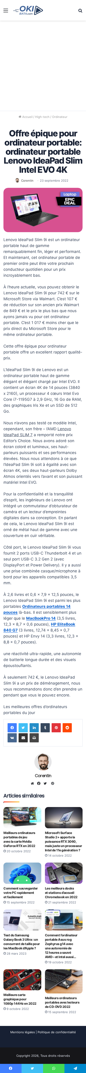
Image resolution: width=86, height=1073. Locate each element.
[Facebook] (12, 727)
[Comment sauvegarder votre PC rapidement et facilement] (22, 873)
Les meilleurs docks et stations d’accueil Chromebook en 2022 (61, 892)
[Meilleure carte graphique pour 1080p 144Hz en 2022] (22, 980)
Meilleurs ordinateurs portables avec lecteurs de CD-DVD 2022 (62, 1002)
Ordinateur (59, 117)
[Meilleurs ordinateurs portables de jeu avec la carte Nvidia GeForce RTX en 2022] (22, 817)
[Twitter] (23, 727)
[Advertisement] (43, 66)
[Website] (33, 783)
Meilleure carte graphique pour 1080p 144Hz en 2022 (19, 999)
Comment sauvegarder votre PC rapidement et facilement (20, 892)
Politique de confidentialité (57, 1032)
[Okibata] (28, 10)
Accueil (27, 117)
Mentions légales (22, 1032)
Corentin (27, 180)
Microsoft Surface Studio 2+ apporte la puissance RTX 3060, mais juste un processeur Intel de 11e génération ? (63, 841)
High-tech (42, 117)
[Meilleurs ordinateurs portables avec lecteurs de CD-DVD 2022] (64, 981)
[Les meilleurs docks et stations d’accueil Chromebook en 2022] (64, 873)
